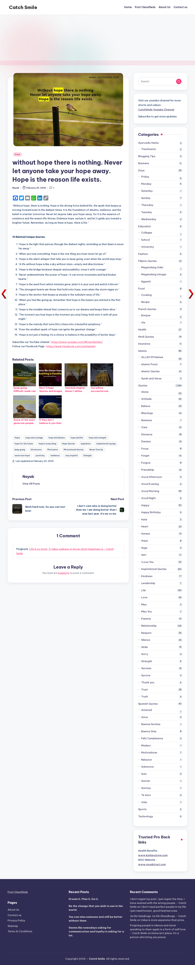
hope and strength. (98, 437)
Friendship (147, 469)
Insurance (144, 343)
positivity (40, 455)
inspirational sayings (106, 443)
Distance (146, 434)
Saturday (147, 191)
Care (144, 427)
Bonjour (146, 315)
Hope (17, 154)
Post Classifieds (18, 892)
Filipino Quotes (147, 261)
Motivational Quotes (74, 449)
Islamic (142, 351)
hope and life (77, 437)
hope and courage (34, 437)
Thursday (147, 205)
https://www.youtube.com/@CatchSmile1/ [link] (77, 342)
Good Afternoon (151, 477)
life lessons (36, 449)
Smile (144, 647)
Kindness (146, 576)
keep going (20, 449)
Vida (144, 802)
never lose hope (22, 455)
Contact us (14, 915)
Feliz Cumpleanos (152, 738)
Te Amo (146, 795)
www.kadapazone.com (153, 855)
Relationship (149, 625)
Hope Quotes (68, 443)
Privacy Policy (16, 920)
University (147, 246)
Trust (144, 689)
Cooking (146, 295)
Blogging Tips (146, 156)
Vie (143, 322)
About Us (13, 909)
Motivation (52, 449)
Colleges (146, 232)
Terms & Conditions (20, 931)
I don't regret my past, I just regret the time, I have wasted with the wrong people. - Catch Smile (158, 902)
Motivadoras (149, 752)
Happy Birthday (151, 512)
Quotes (142, 385)
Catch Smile (23, 7)
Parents (146, 618)
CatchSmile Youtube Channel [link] (156, 109)
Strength (87, 455)
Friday (145, 176)
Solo (144, 774)
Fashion (143, 254)
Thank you (147, 682)
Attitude (146, 399)
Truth (144, 696)
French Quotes (147, 309)
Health (142, 329)
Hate (144, 519)
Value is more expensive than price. (163, 920)
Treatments (148, 149)
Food (141, 288)
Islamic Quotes (150, 371)
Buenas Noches (150, 724)
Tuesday (146, 212)
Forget (145, 455)
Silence (145, 640)
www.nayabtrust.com (152, 864)
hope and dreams (57, 437)
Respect (146, 633)
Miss (144, 604)
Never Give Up (96, 449)
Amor (144, 717)
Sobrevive (147, 766)
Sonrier (145, 781)
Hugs (144, 547)
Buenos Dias (148, 731)
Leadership (148, 583)
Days (141, 170)
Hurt (143, 555)
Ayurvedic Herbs (148, 142)
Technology (145, 816)
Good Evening (150, 484)
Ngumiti (146, 281)
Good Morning (150, 491)
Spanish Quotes (148, 703)
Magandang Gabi (152, 267)
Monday (146, 184)
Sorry (144, 654)
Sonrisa (146, 788)
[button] (31, 483)
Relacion (146, 759)
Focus (145, 448)
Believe (145, 406)
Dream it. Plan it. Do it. (84, 899)
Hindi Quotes (146, 336)
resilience (55, 455)
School (145, 239)
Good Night (148, 498)
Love (144, 597)
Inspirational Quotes (154, 569)
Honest (145, 533)
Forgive (146, 462)
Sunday (146, 198)
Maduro (146, 745)
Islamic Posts (149, 364)
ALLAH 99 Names (152, 357)
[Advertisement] (97, 37)
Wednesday (148, 219)
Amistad (146, 710)
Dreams (146, 441)
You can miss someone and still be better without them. (95, 918)
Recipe (145, 302)
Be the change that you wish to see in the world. (96, 908)
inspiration (86, 443)
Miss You (146, 611)
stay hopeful (71, 455)
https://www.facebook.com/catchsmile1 (71, 346)
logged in (63, 573)
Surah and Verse (151, 378)
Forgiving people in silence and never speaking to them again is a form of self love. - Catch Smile (158, 929)
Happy (145, 505)
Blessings (147, 413)
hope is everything (47, 443)
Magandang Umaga (153, 274)
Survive (145, 675)
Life (143, 590)
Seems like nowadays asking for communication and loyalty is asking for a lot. (96, 931)
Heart (144, 526)
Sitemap (13, 926)
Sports (142, 809)
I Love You (147, 562)
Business (143, 163)
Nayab (28, 476)
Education (144, 226)
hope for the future (24, 443)
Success (146, 668)
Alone (145, 392)
